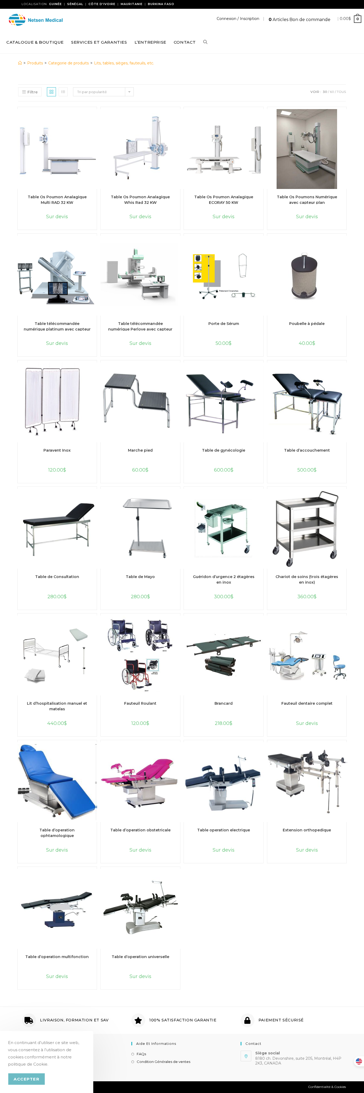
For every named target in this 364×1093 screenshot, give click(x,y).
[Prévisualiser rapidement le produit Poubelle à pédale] (347, 245)
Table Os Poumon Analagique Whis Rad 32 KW (140, 199)
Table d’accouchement (307, 450)
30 (325, 92)
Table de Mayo (140, 576)
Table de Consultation (57, 576)
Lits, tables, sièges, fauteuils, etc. (124, 63)
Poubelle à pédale (307, 323)
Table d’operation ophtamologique (57, 832)
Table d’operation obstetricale (140, 830)
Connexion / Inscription (238, 18)
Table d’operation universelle (140, 956)
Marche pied (140, 450)
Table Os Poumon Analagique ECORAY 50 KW (223, 199)
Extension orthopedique (307, 830)
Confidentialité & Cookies (327, 1087)
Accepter (26, 1079)
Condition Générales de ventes (163, 1061)
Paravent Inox (57, 450)
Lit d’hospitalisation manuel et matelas (57, 706)
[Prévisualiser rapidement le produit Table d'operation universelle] (180, 878)
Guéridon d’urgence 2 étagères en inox (223, 579)
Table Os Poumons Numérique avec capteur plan (307, 199)
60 (332, 92)
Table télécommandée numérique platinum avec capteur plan (57, 326)
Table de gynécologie (223, 450)
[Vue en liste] (63, 91)
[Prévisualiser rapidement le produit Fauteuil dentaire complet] (347, 625)
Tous (341, 92)
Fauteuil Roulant (140, 703)
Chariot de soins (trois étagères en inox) (307, 579)
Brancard (224, 703)
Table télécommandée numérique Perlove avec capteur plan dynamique (140, 326)
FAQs (141, 1054)
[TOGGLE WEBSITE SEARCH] (205, 42)
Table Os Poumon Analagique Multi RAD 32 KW (57, 199)
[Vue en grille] (51, 91)
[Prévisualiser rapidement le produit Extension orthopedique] (347, 751)
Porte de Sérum (223, 323)
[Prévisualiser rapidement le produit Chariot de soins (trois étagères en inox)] (347, 498)
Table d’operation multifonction (57, 956)
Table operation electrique (223, 830)
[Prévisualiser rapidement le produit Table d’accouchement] (347, 371)
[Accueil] (20, 63)
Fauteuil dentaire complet (307, 703)
